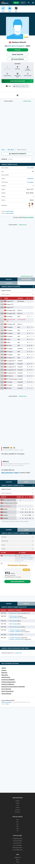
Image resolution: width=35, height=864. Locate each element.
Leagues (9, 482)
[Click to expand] (33, 533)
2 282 (9, 86)
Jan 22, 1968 (30, 167)
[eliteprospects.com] (4, 2)
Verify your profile (6, 702)
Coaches (9, 283)
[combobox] (8, 159)
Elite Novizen (21, 301)
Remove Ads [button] (27, 101)
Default (9, 279)
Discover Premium (17, 581)
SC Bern (8, 339)
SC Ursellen (9, 382)
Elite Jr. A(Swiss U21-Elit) (9, 500)
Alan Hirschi (10, 213)
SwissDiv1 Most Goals (15, 634)
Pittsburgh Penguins (17, 847)
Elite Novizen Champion (16, 613)
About (17, 859)
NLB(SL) (5, 512)
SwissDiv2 (20, 46)
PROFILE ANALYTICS (21, 86)
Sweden (17, 800)
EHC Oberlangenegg (11, 379)
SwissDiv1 (20, 348)
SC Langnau (30, 182)
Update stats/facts (18, 153)
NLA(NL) (5, 509)
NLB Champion (13, 616)
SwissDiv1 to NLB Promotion (17, 631)
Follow (17, 50)
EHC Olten (9, 345)
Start (2, 149)
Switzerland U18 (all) (10, 320)
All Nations (17, 812)
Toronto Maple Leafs (18, 849)
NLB (19, 316)
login (16, 473)
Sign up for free (6, 473)
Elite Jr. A (20, 310)
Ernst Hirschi (9, 211)
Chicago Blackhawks (17, 838)
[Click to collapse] (33, 286)
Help (17, 862)
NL (17, 831)
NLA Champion (13, 621)
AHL (17, 826)
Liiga (17, 828)
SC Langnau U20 (10, 310)
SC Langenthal (10, 360)
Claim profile (18, 59)
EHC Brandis (9, 376)
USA (18, 805)
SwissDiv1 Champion (15, 630)
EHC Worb (12, 46)
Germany (17, 809)
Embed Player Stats (27, 276)
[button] (17, 49)
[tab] (9, 279)
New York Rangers (17, 845)
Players (9, 530)
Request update (28, 217)
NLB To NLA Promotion (15, 618)
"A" (14, 357)
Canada (17, 803)
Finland (17, 807)
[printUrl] (17, 95)
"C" (15, 360)
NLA (19, 330)
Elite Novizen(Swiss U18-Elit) (10, 503)
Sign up (16, 2)
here (7, 704)
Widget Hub (17, 857)
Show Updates (17, 54)
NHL (17, 819)
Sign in (23, 2)
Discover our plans (17, 81)
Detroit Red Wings (17, 841)
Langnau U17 (9, 301)
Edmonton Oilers (17, 843)
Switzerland (30, 178)
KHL (17, 822)
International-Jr (22, 319)
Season (8, 603)
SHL (17, 824)
